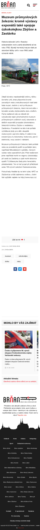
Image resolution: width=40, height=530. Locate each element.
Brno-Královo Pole (26, 501)
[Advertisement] (20, 201)
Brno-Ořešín (21, 477)
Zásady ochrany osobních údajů (20, 521)
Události (6, 438)
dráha (7, 261)
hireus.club (21, 527)
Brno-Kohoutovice (14, 458)
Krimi (15, 438)
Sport (11, 443)
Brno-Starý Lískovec (27, 492)
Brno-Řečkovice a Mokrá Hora (12, 482)
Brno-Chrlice (20, 487)
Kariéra (26, 516)
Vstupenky (33, 438)
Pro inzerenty (15, 516)
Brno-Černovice (32, 482)
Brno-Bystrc (33, 477)
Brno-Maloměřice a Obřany (13, 467)
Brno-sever (8, 487)
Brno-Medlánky (31, 467)
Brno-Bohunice (11, 472)
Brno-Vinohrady (32, 448)
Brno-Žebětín (28, 458)
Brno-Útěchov (12, 501)
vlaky (9, 13)
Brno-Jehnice (9, 496)
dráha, (4, 13)
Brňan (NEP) (9, 249)
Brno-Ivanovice (11, 492)
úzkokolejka (23, 256)
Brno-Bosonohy (8, 477)
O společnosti (19, 511)
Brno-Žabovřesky (26, 453)
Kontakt (8, 511)
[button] (28, 5)
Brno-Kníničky (12, 453)
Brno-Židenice (20, 506)
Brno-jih (32, 496)
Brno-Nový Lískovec (26, 472)
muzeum (8, 256)
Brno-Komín (14, 463)
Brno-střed (6, 448)
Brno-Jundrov (18, 448)
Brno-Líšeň (26, 463)
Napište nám (22, 415)
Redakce (31, 511)
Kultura (23, 438)
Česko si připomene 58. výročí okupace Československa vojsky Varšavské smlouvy (18, 353)
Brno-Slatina (32, 487)
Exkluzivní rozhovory (24, 443)
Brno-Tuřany (22, 496)
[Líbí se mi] (22, 240)
